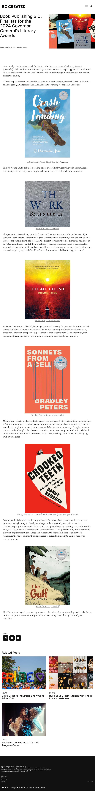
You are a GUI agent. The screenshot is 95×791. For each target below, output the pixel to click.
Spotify (3, 781)
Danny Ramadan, (47, 514)
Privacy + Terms (33, 787)
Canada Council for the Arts (31, 66)
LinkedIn (3, 776)
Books (19, 47)
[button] (86, 6)
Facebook (4, 780)
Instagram (4, 778)
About (43, 787)
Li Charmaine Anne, (43, 161)
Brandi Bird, (47, 320)
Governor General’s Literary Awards (65, 66)
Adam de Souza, (47, 606)
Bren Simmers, (47, 228)
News (25, 47)
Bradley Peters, (47, 415)
